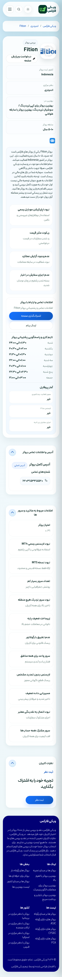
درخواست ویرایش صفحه (21, 59)
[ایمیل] (52, 140)
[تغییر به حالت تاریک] (28, 9)
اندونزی (48, 90)
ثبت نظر (39, 800)
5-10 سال (48, 130)
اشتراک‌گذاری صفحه (31, 316)
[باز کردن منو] (10, 9)
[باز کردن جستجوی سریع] (19, 9)
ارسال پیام (31, 325)
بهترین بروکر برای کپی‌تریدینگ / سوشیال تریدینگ (35, 108)
